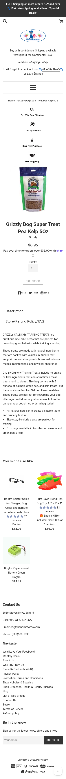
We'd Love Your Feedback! (19, 651)
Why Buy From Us (13, 665)
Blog (5, 691)
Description (14, 311)
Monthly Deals (11, 656)
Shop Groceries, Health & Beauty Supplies (28, 687)
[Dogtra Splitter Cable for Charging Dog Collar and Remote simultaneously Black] (16, 481)
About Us (8, 660)
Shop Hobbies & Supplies (18, 682)
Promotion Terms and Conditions (23, 678)
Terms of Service (13, 709)
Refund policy (11, 713)
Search (7, 704)
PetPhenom (42, 760)
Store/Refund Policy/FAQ (25, 321)
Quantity (33, 262)
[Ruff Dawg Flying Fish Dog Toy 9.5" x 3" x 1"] (49, 481)
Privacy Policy (11, 673)
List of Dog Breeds (14, 695)
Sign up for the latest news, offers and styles (30, 730)
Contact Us (9, 700)
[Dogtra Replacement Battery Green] (16, 550)
